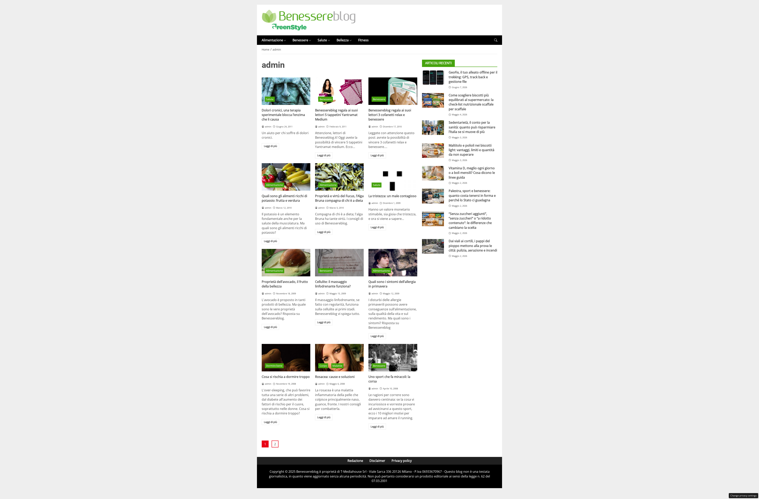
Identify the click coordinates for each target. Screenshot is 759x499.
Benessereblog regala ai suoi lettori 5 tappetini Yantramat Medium (336, 115)
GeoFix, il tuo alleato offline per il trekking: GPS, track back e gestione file (473, 77)
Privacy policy (402, 461)
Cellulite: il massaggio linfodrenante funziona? (333, 284)
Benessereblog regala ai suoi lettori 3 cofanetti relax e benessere (389, 115)
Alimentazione (272, 40)
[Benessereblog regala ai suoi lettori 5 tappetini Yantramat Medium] (339, 91)
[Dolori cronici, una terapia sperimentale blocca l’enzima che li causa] (286, 91)
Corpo (323, 365)
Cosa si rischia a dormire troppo (286, 377)
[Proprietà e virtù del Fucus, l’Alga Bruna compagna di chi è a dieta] (339, 177)
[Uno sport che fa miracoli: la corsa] (392, 357)
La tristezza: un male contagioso (392, 196)
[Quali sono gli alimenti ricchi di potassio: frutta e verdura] (286, 177)
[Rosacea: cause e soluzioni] (339, 357)
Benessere (300, 40)
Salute (322, 40)
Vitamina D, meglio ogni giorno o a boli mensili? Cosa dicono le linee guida (472, 173)
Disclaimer (377, 461)
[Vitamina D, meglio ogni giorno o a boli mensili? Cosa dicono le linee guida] (433, 173)
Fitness (363, 40)
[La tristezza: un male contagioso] (392, 177)
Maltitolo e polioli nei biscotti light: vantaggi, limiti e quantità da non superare (471, 150)
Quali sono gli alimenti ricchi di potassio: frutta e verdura (284, 198)
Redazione (355, 461)
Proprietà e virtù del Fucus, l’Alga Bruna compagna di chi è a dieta (339, 198)
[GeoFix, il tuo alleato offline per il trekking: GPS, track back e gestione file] (433, 77)
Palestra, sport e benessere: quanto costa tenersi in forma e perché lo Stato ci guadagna (472, 195)
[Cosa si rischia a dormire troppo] (286, 357)
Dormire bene (274, 365)
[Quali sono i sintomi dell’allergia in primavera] (392, 262)
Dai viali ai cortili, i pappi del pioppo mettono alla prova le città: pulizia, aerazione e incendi (473, 246)
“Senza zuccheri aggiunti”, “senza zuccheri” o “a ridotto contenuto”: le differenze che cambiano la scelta (470, 221)
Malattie (337, 365)
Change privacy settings (743, 495)
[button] (495, 40)
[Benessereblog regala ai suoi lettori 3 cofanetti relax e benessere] (392, 91)
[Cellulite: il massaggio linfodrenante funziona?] (339, 262)
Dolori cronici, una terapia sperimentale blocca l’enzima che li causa (283, 115)
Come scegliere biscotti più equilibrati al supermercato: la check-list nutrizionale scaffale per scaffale (471, 102)
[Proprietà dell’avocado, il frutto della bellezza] (286, 262)
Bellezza (343, 40)
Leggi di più (270, 146)
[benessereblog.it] (309, 20)
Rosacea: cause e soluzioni (335, 377)
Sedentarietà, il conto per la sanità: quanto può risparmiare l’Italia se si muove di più (472, 127)
